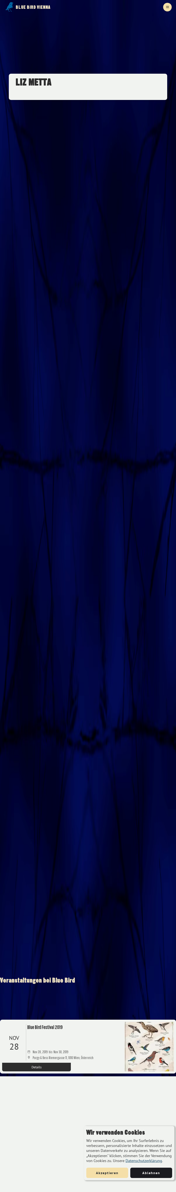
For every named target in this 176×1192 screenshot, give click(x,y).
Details (37, 1067)
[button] (167, 7)
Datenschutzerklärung (144, 1160)
